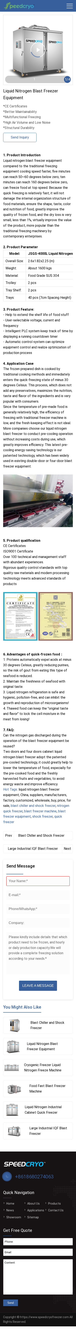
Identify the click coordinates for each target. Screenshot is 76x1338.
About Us (33, 1203)
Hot (6, 789)
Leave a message (38, 985)
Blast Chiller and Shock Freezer (41, 836)
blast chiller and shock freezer (33, 806)
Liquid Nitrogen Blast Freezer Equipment (42, 1046)
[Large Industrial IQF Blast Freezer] (14, 1131)
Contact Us (56, 1210)
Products (54, 1203)
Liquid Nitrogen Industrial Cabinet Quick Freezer (43, 1110)
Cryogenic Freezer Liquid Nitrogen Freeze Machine (42, 1067)
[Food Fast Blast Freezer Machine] (14, 1088)
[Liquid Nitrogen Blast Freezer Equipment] (13, 1046)
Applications (35, 1210)
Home (10, 1203)
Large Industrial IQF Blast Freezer (33, 849)
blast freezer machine (40, 811)
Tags (13, 789)
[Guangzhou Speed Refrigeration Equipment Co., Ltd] (20, 6)
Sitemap (33, 1217)
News (10, 1210)
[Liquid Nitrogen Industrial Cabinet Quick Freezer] (11, 1110)
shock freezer (42, 816)
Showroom (13, 1217)
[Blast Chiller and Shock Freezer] (14, 1025)
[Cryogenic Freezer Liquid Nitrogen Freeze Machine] (11, 1067)
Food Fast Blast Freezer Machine (47, 1088)
